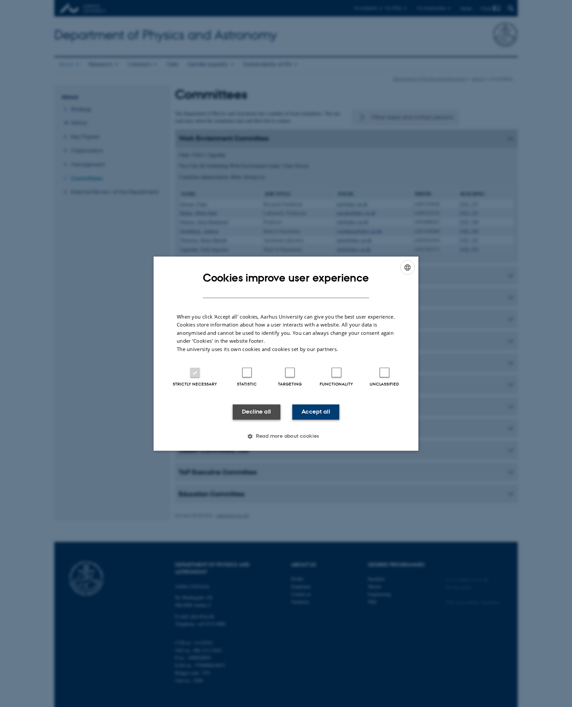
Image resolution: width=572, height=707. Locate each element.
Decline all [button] (256, 412)
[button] (286, 436)
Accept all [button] (316, 412)
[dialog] (286, 353)
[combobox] (407, 267)
